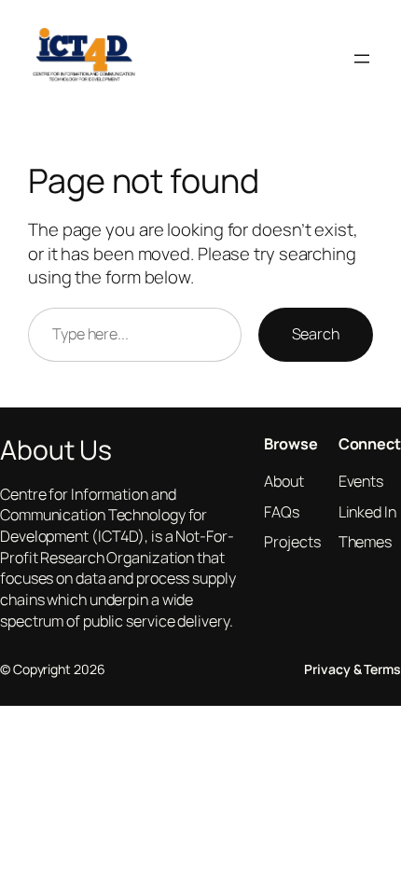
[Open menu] (362, 59)
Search (315, 334)
